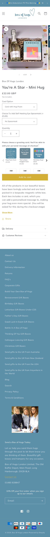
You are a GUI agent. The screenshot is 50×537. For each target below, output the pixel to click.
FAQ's (8, 279)
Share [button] (8, 219)
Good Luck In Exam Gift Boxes (19, 322)
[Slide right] (30, 74)
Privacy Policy (12, 391)
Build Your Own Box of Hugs (18, 291)
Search (8, 385)
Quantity (6, 128)
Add (11, 171)
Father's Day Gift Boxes (16, 316)
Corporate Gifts (12, 285)
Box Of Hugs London (20, 533)
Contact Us (10, 261)
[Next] (46, 160)
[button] (3, 13)
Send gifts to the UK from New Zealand (24, 358)
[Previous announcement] (2, 3)
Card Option (7, 101)
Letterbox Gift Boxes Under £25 (20, 309)
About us (9, 255)
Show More (7, 213)
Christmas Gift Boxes (15, 346)
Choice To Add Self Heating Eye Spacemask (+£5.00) (22, 114)
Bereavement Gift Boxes (17, 297)
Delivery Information (15, 267)
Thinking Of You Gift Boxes (18, 334)
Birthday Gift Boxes (14, 303)
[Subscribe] (42, 501)
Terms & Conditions (14, 398)
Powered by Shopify (37, 533)
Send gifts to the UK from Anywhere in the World (23, 372)
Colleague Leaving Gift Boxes (19, 340)
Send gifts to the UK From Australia (22, 352)
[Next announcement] (47, 3)
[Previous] (3, 160)
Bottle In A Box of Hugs (16, 328)
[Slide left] (19, 74)
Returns (8, 273)
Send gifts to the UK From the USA (22, 364)
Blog (7, 379)
